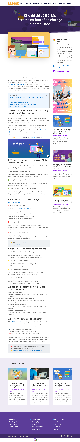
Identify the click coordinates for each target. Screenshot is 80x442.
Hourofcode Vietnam (37, 417)
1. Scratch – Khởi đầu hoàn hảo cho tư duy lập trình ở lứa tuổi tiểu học (26, 97)
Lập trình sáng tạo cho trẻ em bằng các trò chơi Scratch (40, 385)
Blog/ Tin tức (57, 417)
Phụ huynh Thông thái (37, 426)
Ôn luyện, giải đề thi (14, 422)
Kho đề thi (56, 422)
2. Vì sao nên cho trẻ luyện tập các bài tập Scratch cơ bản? (23, 99)
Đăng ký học (61, 3)
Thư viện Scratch (13, 424)
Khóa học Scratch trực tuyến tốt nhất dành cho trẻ (62, 201)
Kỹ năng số (34, 424)
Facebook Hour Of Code (63, 66)
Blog (54, 3)
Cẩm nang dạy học (36, 422)
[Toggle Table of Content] (46, 95)
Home (21, 3)
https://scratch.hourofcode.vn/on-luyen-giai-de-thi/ (27, 350)
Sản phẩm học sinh (59, 419)
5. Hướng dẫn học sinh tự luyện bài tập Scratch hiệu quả (22, 104)
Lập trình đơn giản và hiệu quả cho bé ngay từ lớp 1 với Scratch (62, 131)
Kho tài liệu (36, 3)
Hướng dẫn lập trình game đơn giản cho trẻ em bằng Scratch (16, 385)
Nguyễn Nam (58, 135)
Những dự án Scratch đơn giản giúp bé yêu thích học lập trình (62, 166)
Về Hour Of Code (13, 417)
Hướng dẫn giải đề (46, 3)
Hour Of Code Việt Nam (15, 78)
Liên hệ (69, 3)
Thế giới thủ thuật (36, 419)
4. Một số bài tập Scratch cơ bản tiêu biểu (19, 102)
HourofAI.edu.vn (36, 429)
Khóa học (28, 3)
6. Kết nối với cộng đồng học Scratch (17, 106)
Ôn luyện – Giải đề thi (23, 209)
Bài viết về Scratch (13, 426)
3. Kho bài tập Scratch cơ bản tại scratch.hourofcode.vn (22, 101)
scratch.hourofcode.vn (16, 322)
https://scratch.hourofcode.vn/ (17, 84)
